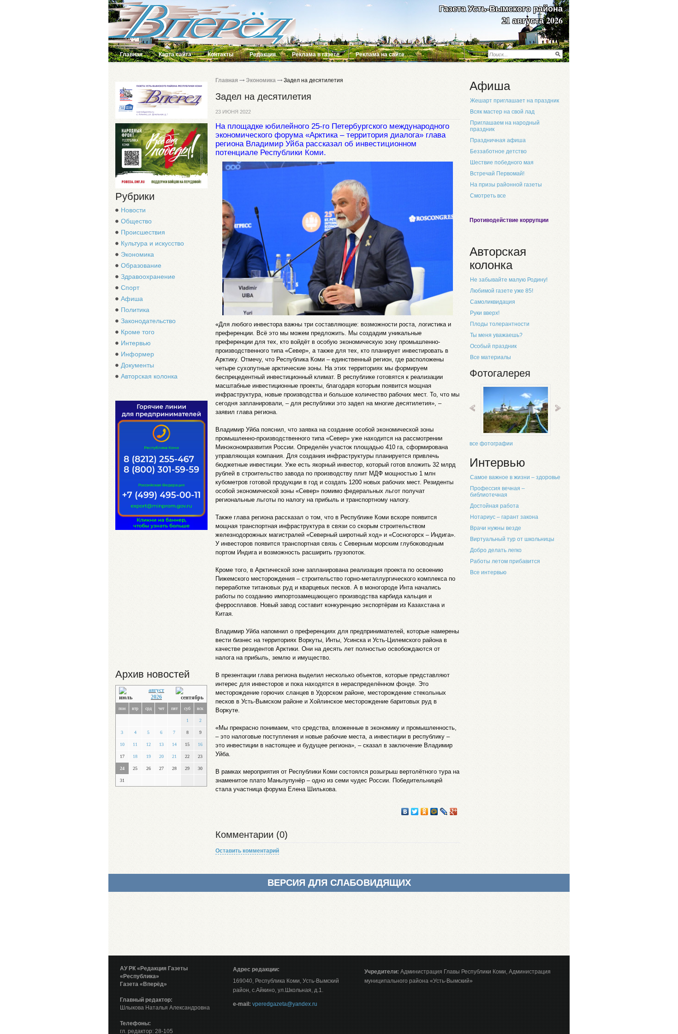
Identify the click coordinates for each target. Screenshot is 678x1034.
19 (148, 756)
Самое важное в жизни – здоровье (515, 477)
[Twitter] (415, 812)
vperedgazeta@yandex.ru (284, 1004)
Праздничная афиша (498, 140)
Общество (136, 221)
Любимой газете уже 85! (501, 291)
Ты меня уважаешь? (496, 335)
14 (174, 744)
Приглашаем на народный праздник (505, 126)
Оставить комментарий (247, 851)
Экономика (137, 254)
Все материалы (490, 357)
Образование (141, 265)
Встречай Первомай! (497, 173)
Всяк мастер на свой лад (502, 111)
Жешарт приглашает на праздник (514, 100)
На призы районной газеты (506, 184)
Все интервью (488, 572)
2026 (156, 697)
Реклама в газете (315, 54)
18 (135, 756)
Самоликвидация (492, 302)
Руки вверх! (485, 313)
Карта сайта (175, 54)
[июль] (128, 694)
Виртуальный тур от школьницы (512, 539)
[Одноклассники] (424, 812)
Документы (137, 365)
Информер (137, 354)
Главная (131, 54)
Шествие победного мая (502, 162)
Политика (135, 309)
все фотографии (491, 443)
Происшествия (143, 232)
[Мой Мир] (434, 812)
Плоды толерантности (499, 324)
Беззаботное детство (498, 151)
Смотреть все (488, 195)
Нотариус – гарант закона (504, 517)
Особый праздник (493, 346)
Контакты (220, 54)
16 (200, 744)
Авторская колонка (149, 376)
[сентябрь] (189, 694)
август (156, 690)
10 (122, 744)
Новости (133, 210)
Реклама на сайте (380, 54)
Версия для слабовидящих (339, 883)
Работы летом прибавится (505, 561)
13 (161, 744)
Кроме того (138, 332)
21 (174, 756)
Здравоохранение (148, 276)
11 (135, 744)
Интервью (136, 343)
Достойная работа (494, 506)
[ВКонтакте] (405, 812)
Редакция (263, 54)
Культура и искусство (152, 243)
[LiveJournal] (444, 812)
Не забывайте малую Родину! (508, 280)
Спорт (130, 287)
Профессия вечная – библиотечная (497, 491)
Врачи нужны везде (495, 528)
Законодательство (148, 321)
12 (148, 744)
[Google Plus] (453, 812)
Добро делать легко (496, 550)
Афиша (132, 298)
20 (161, 756)
